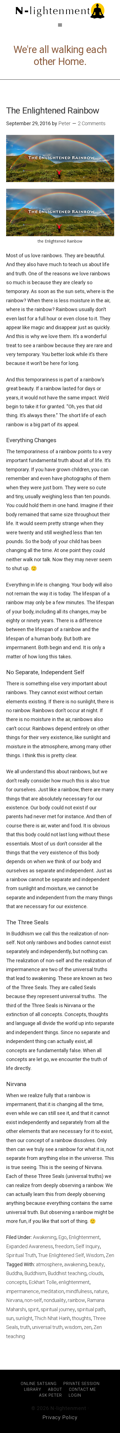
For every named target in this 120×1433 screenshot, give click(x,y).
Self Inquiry (88, 1246)
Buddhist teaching (67, 1273)
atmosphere (49, 1264)
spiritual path (91, 1309)
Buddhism (35, 1273)
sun (10, 1318)
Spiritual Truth (21, 1255)
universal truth (47, 1327)
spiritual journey (58, 1309)
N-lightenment (60, 11)
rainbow (76, 1300)
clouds (95, 1273)
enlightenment (74, 1282)
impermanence (22, 1291)
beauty (96, 1264)
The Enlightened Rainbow (52, 110)
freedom (64, 1246)
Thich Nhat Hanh (52, 1318)
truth (25, 1327)
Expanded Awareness (29, 1246)
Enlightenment (84, 1237)
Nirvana (14, 1300)
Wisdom (95, 1255)
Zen (110, 1255)
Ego (62, 1237)
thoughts (81, 1318)
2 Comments (91, 123)
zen (88, 1327)
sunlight (24, 1318)
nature (101, 1291)
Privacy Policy (60, 1417)
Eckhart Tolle (43, 1282)
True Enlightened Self (61, 1255)
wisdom (73, 1327)
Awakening (44, 1237)
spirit (33, 1309)
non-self (33, 1300)
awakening (75, 1264)
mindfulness (79, 1291)
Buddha (14, 1273)
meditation (52, 1291)
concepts (16, 1282)
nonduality (55, 1300)
